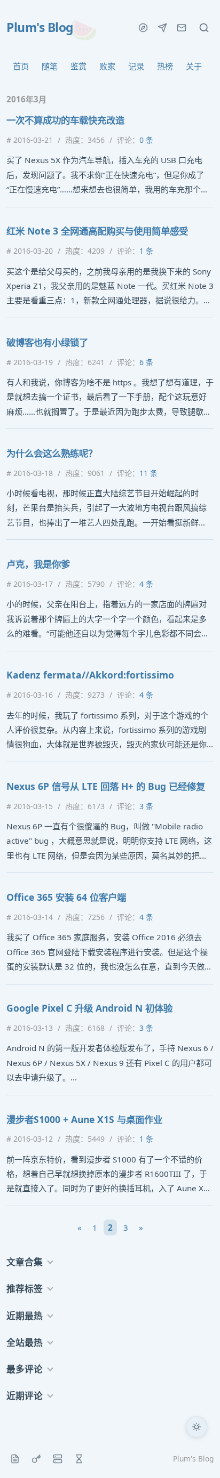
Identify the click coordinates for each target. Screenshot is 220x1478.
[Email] (181, 27)
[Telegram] (162, 27)
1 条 (146, 251)
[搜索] (204, 27)
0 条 (146, 140)
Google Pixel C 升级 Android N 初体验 (89, 1008)
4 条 (146, 584)
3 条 (146, 806)
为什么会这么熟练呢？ (51, 453)
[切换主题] (196, 1426)
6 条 (146, 362)
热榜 (165, 66)
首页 (21, 66)
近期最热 (24, 1316)
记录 (136, 66)
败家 (107, 66)
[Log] (14, 1458)
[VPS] (57, 1458)
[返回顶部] (196, 1454)
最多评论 (24, 1369)
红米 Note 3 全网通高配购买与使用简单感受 (97, 230)
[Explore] (143, 27)
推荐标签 (24, 1288)
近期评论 (24, 1396)
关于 (194, 66)
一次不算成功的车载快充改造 (65, 120)
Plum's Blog (39, 28)
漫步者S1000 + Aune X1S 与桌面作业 (84, 1119)
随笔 (50, 66)
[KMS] (36, 1458)
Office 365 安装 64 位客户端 (66, 897)
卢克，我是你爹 (38, 564)
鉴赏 (78, 66)
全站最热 (24, 1342)
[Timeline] (79, 1458)
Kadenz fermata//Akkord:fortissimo (90, 674)
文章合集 (24, 1262)
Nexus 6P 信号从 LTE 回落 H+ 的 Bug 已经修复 (105, 786)
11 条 (148, 473)
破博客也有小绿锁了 (47, 342)
